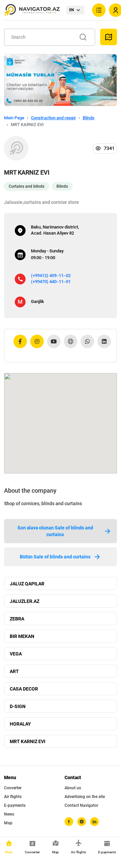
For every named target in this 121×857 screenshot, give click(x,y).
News (9, 814)
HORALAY (20, 724)
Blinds (88, 117)
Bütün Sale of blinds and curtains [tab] (55, 556)
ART (14, 671)
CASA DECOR (24, 689)
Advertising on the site (85, 796)
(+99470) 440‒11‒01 (51, 281)
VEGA (16, 653)
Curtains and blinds (26, 186)
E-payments (15, 805)
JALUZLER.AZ (24, 601)
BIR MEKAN (22, 636)
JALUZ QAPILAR (27, 583)
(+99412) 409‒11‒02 (51, 275)
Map (8, 823)
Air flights (13, 796)
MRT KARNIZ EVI (27, 741)
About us (73, 788)
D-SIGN (18, 706)
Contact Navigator (81, 805)
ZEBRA (17, 618)
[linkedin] (94, 821)
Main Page (14, 117)
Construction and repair (53, 117)
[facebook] (69, 821)
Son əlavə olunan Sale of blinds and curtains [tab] (55, 531)
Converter (13, 788)
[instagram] (81, 821)
